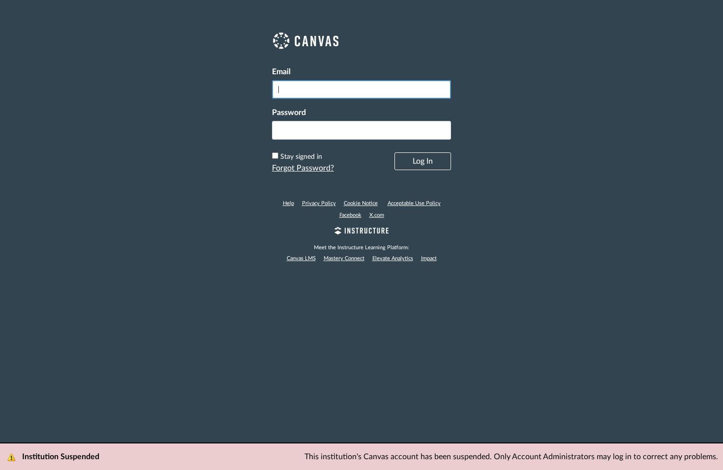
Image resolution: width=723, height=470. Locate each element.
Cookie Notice (361, 203)
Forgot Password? (303, 168)
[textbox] (361, 130)
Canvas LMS (301, 258)
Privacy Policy (319, 203)
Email (281, 72)
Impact (429, 258)
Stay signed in (301, 156)
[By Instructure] (361, 232)
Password (289, 113)
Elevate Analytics (392, 258)
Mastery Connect (344, 258)
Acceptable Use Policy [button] (414, 203)
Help (288, 203)
